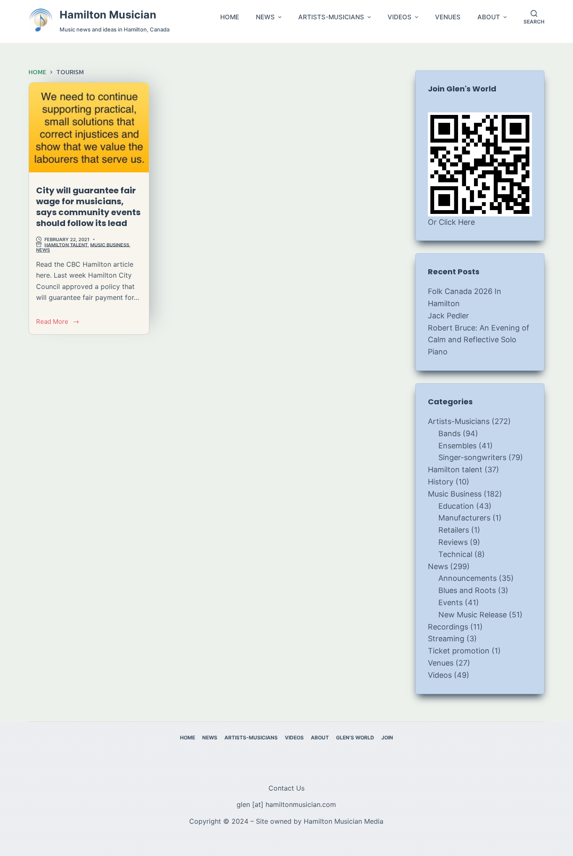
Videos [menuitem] (294, 737)
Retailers (453, 530)
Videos (440, 675)
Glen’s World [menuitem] (355, 737)
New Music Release (472, 614)
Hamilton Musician (108, 14)
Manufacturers (464, 517)
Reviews (453, 542)
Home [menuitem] (187, 737)
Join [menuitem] (387, 737)
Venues (440, 662)
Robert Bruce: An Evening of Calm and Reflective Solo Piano (478, 339)
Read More (57, 322)
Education (456, 506)
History (440, 481)
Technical (455, 554)
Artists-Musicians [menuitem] (251, 737)
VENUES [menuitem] (448, 17)
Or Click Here (451, 222)
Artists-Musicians (459, 421)
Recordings (448, 626)
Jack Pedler (448, 315)
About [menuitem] (320, 737)
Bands (449, 433)
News (43, 250)
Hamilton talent (66, 244)
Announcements (467, 578)
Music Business (109, 244)
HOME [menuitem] (229, 17)
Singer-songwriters (472, 457)
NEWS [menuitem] (265, 17)
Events (450, 602)
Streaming (446, 638)
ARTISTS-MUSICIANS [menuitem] (331, 17)
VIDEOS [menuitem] (400, 17)
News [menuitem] (209, 737)
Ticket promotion (459, 650)
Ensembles (457, 445)
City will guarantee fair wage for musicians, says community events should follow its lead (88, 207)
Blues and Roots (467, 590)
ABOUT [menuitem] (488, 17)
